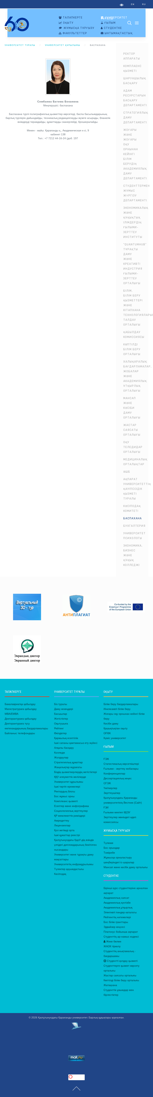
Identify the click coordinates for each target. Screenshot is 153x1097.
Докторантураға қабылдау (20, 718)
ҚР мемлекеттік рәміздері (69, 815)
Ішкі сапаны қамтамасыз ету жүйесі (75, 742)
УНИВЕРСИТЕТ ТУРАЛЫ (114, 18)
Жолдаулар (61, 757)
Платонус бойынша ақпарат (121, 931)
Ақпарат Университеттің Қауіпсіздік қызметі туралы (135, 489)
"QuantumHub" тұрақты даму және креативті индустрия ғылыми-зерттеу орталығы (135, 264)
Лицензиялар (62, 825)
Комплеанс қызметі (66, 801)
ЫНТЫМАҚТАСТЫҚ (118, 33)
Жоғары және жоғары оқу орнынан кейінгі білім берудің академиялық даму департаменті (135, 154)
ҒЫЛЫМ (110, 22)
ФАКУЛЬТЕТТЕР (74, 33)
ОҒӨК (107, 733)
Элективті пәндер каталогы (120, 912)
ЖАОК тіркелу (112, 946)
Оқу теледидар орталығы (133, 447)
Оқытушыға (61, 723)
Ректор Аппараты (131, 56)
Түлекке (108, 842)
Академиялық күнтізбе (117, 902)
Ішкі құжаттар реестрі (67, 835)
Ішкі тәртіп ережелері (67, 786)
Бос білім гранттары (116, 921)
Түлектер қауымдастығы (69, 868)
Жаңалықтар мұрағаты (68, 767)
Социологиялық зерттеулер (71, 810)
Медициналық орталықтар (135, 462)
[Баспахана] (58, 77)
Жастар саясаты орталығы (131, 430)
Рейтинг (59, 728)
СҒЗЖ (107, 783)
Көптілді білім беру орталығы (131, 349)
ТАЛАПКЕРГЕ (72, 17)
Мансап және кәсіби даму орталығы (131, 408)
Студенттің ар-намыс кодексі (121, 936)
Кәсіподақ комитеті (132, 509)
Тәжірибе (109, 852)
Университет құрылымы (62, 45)
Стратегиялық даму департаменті (135, 117)
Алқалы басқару (64, 747)
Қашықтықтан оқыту (115, 728)
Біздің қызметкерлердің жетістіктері (75, 771)
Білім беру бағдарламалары (121, 704)
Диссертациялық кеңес (118, 778)
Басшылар (60, 713)
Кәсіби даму (111, 723)
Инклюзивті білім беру (117, 708)
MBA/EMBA (11, 713)
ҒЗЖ (106, 758)
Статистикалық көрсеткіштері (121, 763)
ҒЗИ (106, 807)
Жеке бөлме (113, 941)
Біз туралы (60, 704)
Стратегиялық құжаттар (68, 762)
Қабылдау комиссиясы (133, 335)
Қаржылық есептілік (66, 737)
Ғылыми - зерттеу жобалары (121, 768)
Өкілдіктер (60, 733)
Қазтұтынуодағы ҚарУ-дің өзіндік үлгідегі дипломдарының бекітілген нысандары (75, 844)
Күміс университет (115, 737)
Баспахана (132, 518)
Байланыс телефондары (20, 733)
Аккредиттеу (61, 820)
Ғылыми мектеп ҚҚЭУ (117, 812)
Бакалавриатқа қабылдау (20, 704)
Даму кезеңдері (63, 708)
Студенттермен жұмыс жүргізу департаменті (135, 193)
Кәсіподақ (60, 873)
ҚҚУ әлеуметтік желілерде (70, 776)
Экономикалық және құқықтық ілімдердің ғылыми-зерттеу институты (135, 222)
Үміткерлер (110, 788)
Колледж (59, 752)
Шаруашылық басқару (134, 81)
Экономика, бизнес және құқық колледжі (133, 555)
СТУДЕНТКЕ (112, 28)
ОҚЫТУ (68, 22)
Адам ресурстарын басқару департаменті (135, 98)
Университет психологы (134, 536)
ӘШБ (126, 471)
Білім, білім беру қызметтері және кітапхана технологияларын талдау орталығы (135, 307)
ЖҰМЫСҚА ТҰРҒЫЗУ (78, 28)
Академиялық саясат (116, 897)
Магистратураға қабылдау (21, 708)
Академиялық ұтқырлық (118, 907)
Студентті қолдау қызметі (122, 960)
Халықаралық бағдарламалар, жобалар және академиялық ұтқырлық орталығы (135, 376)
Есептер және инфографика (71, 805)
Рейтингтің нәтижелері (117, 917)
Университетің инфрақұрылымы (73, 864)
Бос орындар (112, 847)
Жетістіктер (61, 718)
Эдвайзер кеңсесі (114, 926)
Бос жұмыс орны (64, 796)
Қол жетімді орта (64, 830)
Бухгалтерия (134, 526)
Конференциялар (114, 773)
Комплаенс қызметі (132, 69)
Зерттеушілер (112, 792)
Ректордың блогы (64, 791)
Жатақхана (110, 985)
